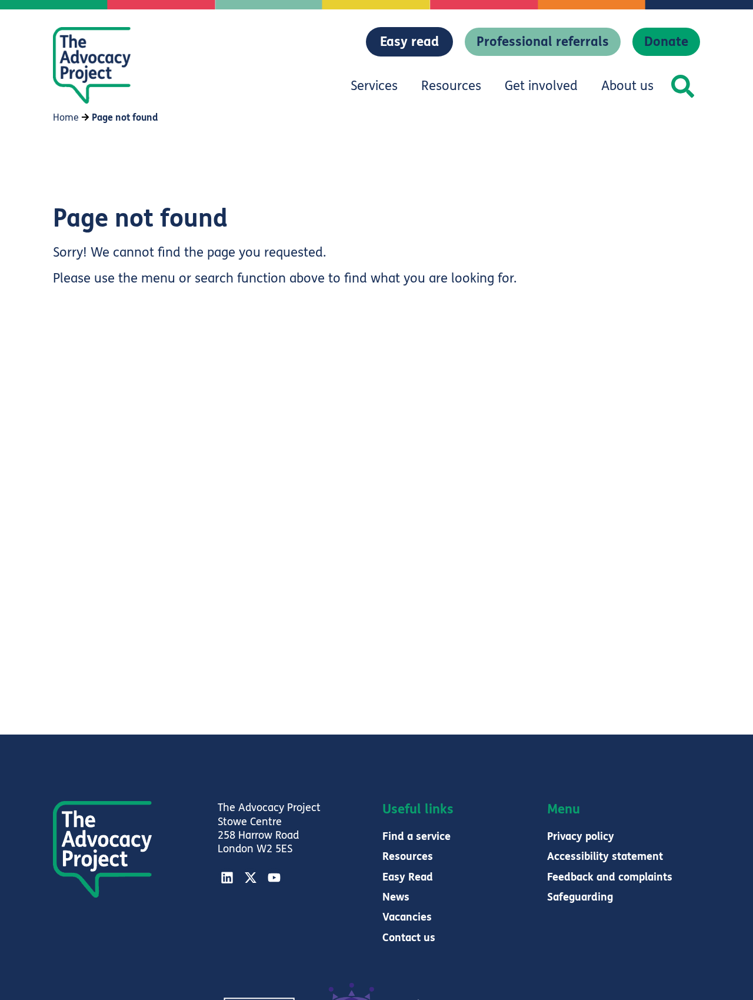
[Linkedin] (227, 877)
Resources (451, 86)
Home (66, 117)
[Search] (682, 86)
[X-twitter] (250, 877)
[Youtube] (274, 877)
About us (627, 86)
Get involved (541, 86)
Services (374, 86)
